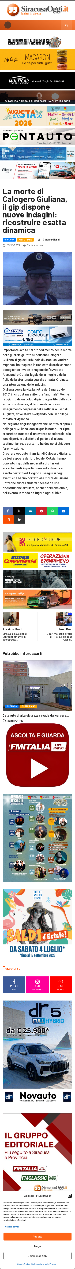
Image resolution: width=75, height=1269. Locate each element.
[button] (70, 1196)
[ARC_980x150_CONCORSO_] (37, 41)
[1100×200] (37, 97)
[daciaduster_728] (37, 317)
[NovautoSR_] (37, 1053)
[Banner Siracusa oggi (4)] (37, 136)
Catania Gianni (51, 239)
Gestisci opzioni (37, 1256)
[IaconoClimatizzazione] (37, 336)
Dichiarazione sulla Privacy (43, 1264)
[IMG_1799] (37, 560)
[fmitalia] (37, 153)
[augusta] (37, 116)
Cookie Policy (23, 1264)
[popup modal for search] (66, 25)
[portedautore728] (37, 541)
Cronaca (9, 240)
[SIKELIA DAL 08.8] (37, 170)
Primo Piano (25, 240)
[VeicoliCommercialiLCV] (37, 80)
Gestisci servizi (12, 1227)
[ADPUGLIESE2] (37, 599)
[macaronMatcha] (37, 59)
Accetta (37, 1236)
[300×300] (37, 924)
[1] (37, 1165)
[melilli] (37, 837)
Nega (37, 1246)
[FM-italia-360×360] (37, 755)
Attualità (12, 695)
